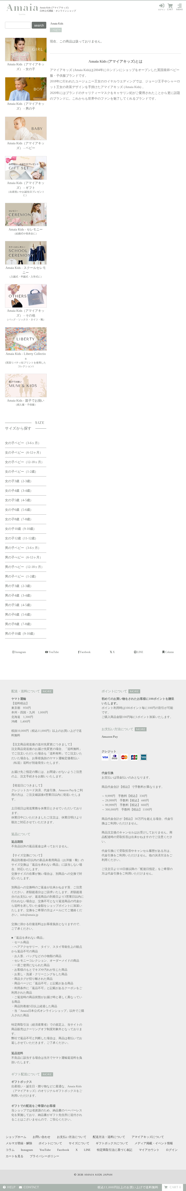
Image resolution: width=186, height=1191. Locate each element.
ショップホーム (16, 1137)
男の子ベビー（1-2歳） (21, 576)
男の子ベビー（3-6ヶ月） (23, 548)
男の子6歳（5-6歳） (19, 614)
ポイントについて (50, 1143)
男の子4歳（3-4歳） (19, 595)
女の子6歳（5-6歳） (19, 509)
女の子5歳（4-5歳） (19, 500)
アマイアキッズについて (148, 1137)
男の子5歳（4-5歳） (19, 605)
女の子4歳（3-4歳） (19, 490)
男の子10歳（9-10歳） (20, 633)
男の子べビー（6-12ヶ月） (24, 557)
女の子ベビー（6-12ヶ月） (24, 452)
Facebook (85, 652)
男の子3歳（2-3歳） (19, 586)
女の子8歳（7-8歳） (19, 519)
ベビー (56, 30)
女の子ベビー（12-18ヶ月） (24, 462)
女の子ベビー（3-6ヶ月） (23, 443)
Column (169, 652)
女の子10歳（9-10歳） (20, 528)
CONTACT (31, 1187)
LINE (140, 652)
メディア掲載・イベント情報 (154, 1143)
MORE (47, 691)
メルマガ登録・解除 (19, 1143)
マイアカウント (149, 1150)
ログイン (161, 10)
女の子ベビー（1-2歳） (21, 471)
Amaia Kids (56, 23)
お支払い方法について (71, 1137)
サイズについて (79, 1143)
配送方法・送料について (109, 1137)
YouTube (54, 652)
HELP (11, 1187)
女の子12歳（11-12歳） (21, 538)
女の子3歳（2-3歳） (19, 481)
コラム (10, 1150)
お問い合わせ (41, 1137)
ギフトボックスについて (112, 1143)
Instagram (20, 652)
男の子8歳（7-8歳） (19, 624)
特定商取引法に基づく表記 (114, 1150)
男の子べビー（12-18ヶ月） (24, 567)
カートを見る (14, 1156)
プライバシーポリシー (44, 1156)
